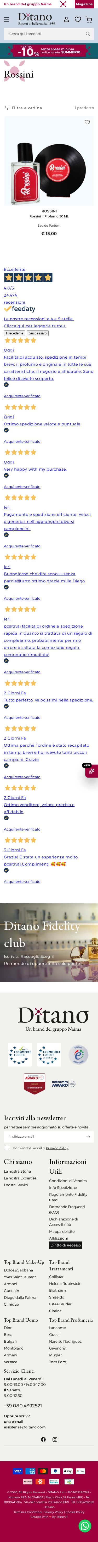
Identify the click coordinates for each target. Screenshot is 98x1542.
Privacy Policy (57, 1148)
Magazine (84, 4)
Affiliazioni (58, 1238)
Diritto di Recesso (65, 1245)
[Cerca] (88, 34)
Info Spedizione (63, 1187)
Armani (10, 1283)
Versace (10, 1362)
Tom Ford (57, 1362)
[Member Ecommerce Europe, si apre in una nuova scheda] (49, 1055)
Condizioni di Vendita (68, 1180)
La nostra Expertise (20, 1178)
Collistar (56, 1276)
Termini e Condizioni (28, 1512)
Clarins (55, 1311)
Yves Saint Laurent (20, 1277)
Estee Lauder (60, 1304)
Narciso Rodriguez (65, 1341)
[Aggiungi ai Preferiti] (87, 122)
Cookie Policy (75, 1512)
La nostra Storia (17, 1171)
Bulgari (10, 1341)
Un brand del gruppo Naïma (28, 4)
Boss (8, 1334)
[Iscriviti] (88, 1137)
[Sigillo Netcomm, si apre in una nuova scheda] (78, 1055)
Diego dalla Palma (20, 1297)
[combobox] (49, 34)
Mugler (55, 1355)
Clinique (11, 1304)
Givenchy (57, 1348)
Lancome (57, 1327)
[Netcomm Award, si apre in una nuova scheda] (34, 1084)
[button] (6, 19)
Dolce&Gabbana (18, 1270)
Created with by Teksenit (49, 1517)
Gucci (54, 1334)
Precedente (14, 333)
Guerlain (11, 1290)
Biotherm (57, 1290)
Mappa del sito (62, 1231)
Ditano (50, 1507)
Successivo (38, 333)
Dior (7, 1327)
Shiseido (56, 1297)
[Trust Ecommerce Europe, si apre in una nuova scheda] (19, 1055)
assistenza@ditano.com (25, 1427)
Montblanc (13, 1348)
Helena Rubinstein (65, 1283)
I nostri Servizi (16, 1185)
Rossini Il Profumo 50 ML (49, 216)
